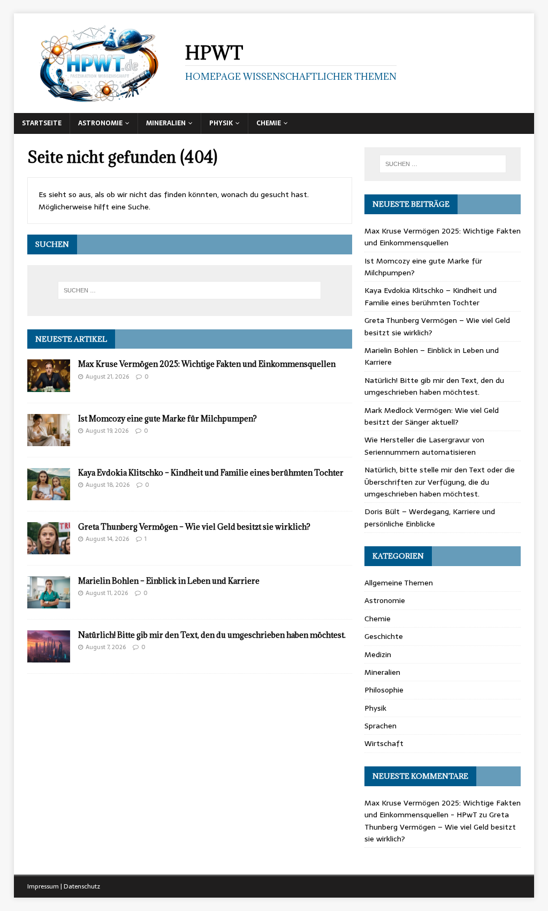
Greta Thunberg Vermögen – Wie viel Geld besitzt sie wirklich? (194, 527)
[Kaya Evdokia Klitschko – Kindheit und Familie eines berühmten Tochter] (48, 494)
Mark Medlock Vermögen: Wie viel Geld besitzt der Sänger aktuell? (431, 416)
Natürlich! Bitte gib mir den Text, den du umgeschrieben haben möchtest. (212, 635)
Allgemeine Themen (398, 583)
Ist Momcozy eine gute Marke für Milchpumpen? (167, 418)
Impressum (43, 886)
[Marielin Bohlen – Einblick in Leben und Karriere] (48, 602)
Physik (221, 123)
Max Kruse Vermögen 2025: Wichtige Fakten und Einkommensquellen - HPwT (442, 808)
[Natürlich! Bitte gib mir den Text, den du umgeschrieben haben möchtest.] (48, 656)
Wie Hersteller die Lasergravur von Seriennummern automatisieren (424, 445)
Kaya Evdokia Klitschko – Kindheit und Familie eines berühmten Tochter (211, 473)
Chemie (268, 123)
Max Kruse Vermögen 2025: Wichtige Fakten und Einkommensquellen (207, 364)
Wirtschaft (384, 743)
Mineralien (166, 123)
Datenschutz (82, 886)
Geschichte (383, 636)
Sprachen (380, 726)
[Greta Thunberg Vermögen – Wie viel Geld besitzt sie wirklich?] (48, 548)
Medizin (377, 654)
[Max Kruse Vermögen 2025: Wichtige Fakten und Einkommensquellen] (48, 385)
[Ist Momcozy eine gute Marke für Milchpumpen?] (48, 440)
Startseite (42, 123)
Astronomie (100, 123)
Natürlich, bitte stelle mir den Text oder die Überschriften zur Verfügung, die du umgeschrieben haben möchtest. (439, 482)
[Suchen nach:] (189, 290)
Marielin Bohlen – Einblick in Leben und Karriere (169, 581)
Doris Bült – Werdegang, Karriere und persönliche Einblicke (429, 517)
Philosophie (384, 690)
